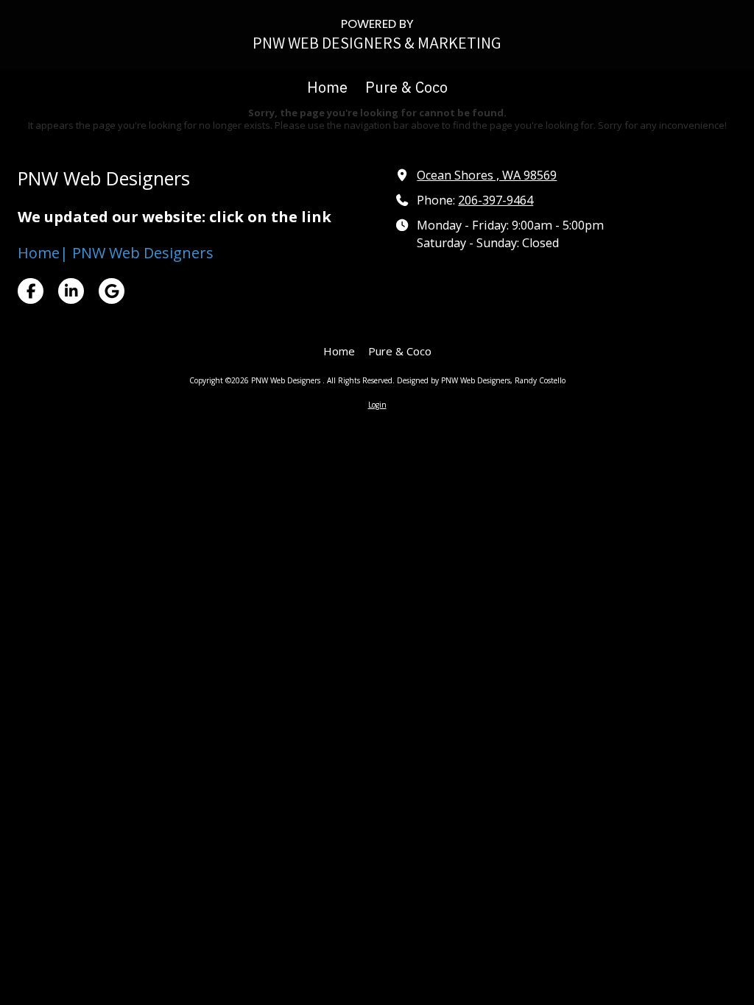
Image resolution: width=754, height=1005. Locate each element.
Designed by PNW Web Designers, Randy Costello (481, 380)
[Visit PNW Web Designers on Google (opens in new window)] (111, 291)
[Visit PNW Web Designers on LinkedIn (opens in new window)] (71, 291)
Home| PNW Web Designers (116, 253)
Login (377, 404)
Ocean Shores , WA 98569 (487, 175)
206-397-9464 (495, 200)
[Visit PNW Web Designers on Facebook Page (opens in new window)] (30, 291)
